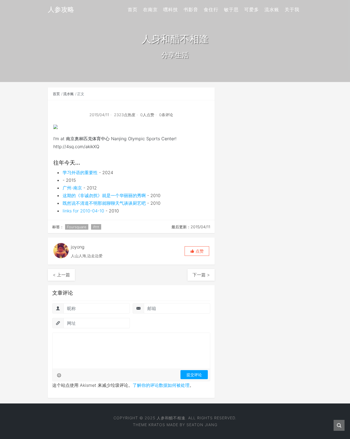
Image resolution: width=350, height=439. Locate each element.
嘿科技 (170, 9)
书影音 (190, 9)
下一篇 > (201, 274)
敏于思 (231, 9)
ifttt (96, 227)
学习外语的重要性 (80, 172)
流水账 (271, 9)
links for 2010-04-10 (83, 210)
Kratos (156, 424)
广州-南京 (72, 188)
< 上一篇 (61, 274)
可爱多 (251, 9)
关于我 (292, 9)
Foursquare (76, 227)
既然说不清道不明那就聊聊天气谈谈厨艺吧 (104, 203)
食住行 (211, 9)
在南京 (150, 9)
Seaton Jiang (201, 424)
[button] (197, 251)
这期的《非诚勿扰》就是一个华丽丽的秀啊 (104, 195)
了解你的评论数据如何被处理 (161, 385)
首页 (133, 9)
